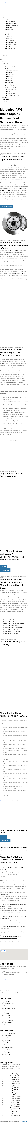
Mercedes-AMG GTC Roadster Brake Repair (13, 627)
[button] (14, 59)
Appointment (6, 53)
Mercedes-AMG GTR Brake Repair (11, 629)
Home (4, 16)
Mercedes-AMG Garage (13, 250)
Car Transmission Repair (11, 44)
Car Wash (7, 46)
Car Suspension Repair (10, 42)
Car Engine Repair (9, 29)
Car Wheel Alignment (10, 48)
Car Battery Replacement (11, 23)
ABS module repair (9, 275)
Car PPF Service (9, 36)
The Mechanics (23, 1121)
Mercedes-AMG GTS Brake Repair (11, 633)
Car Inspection (8, 33)
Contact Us (6, 52)
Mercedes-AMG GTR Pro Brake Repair (12, 631)
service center (5, 363)
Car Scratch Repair (9, 40)
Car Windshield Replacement (12, 50)
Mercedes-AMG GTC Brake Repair (11, 625)
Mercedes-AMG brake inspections (15, 262)
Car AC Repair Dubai (10, 21)
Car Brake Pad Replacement (11, 25)
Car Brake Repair (9, 27)
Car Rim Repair (8, 38)
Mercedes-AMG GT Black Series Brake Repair (13, 623)
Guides (5, 55)
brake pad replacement (20, 273)
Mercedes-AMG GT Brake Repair (10, 621)
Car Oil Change (8, 34)
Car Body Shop (8, 19)
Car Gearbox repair (9, 31)
